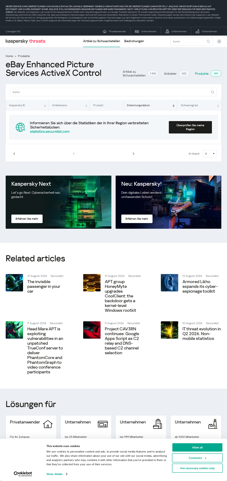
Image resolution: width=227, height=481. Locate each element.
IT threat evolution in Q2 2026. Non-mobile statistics (201, 333)
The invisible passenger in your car (43, 286)
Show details (54, 474)
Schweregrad (189, 105)
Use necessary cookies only (197, 468)
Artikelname (59, 105)
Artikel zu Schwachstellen (101, 41)
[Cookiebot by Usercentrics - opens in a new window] (22, 474)
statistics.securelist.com (50, 131)
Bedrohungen (134, 41)
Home (9, 56)
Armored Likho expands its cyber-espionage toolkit (200, 286)
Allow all (197, 447)
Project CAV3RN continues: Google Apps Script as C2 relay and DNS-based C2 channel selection (122, 340)
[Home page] (27, 41)
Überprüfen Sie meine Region (190, 127)
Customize (195, 457)
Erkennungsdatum (138, 105)
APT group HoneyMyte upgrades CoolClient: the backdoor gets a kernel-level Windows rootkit (120, 296)
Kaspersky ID (17, 105)
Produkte (24, 56)
